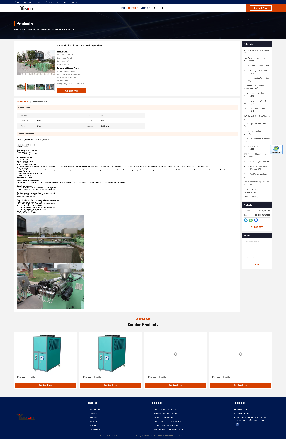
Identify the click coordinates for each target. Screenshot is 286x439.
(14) (254, 109)
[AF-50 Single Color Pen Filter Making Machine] (36, 63)
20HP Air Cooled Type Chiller (154, 377)
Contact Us (93, 421)
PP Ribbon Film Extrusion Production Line (168, 429)
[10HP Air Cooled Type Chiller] (108, 354)
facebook (237, 424)
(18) (256, 66)
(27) (255, 167)
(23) (254, 94)
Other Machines (33, 29)
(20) (255, 72)
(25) (256, 79)
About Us (144, 8)
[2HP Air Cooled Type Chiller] (238, 354)
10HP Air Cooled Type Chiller (89, 377)
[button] (18, 358)
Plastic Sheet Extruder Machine (165, 409)
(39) (253, 147)
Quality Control (95, 417)
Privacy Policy (95, 429)
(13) (256, 132)
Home (123, 8)
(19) (255, 175)
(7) (255, 155)
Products (132, 8)
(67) (256, 125)
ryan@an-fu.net (53, 2)
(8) (256, 162)
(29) (257, 117)
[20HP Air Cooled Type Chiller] (173, 354)
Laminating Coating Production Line (166, 425)
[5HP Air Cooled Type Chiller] (43, 354)
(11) (252, 197)
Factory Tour (94, 413)
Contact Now (257, 226)
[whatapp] (251, 220)
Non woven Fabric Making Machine (166, 413)
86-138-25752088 (70, 2)
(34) (254, 59)
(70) (256, 51)
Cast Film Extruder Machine (163, 417)
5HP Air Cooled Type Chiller (24, 377)
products (23, 29)
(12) (255, 102)
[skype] (245, 220)
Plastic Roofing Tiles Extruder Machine (167, 421)
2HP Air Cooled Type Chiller (219, 377)
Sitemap (93, 425)
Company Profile (95, 409)
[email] (256, 220)
